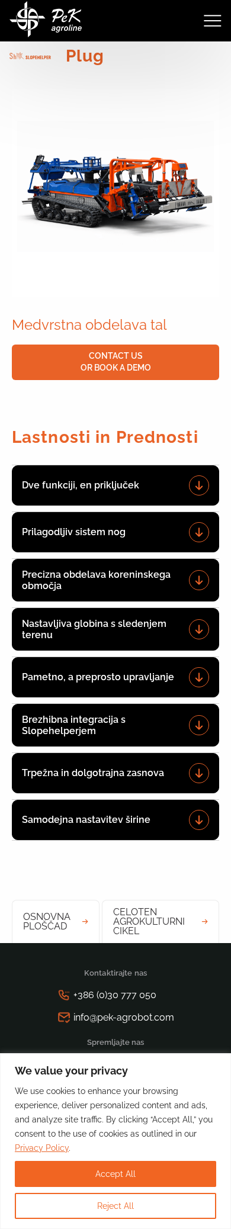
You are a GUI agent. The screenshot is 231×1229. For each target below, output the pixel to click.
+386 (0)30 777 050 (114, 994)
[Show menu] (213, 21)
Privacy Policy (42, 1148)
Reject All (115, 1206)
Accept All (115, 1174)
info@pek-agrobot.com (123, 1017)
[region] (115, 1141)
